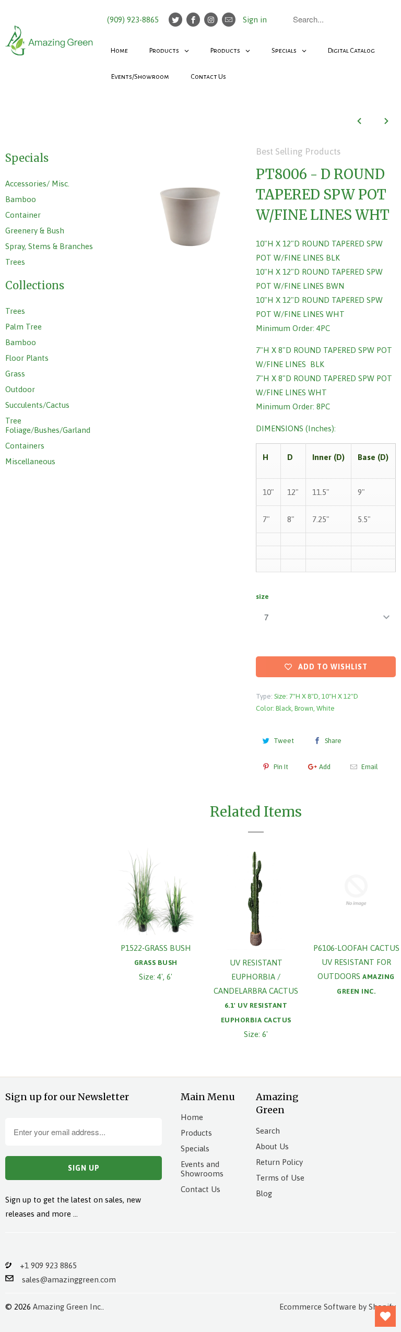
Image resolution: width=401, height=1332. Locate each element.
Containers (24, 445)
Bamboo (20, 199)
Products (196, 1132)
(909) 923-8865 (133, 19)
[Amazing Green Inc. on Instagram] (211, 20)
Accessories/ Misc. (37, 183)
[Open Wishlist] (385, 1316)
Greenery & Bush (34, 230)
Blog (264, 1193)
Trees (15, 261)
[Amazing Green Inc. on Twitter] (175, 20)
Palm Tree (23, 326)
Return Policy (279, 1162)
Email (369, 767)
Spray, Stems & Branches (49, 246)
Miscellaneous (30, 461)
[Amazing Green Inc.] (50, 35)
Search (268, 1130)
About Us (272, 1146)
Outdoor (20, 389)
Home (192, 1117)
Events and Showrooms (202, 1169)
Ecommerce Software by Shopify (337, 1306)
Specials (195, 1148)
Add (325, 767)
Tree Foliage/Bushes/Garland (47, 425)
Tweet (284, 741)
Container (23, 214)
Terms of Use (280, 1177)
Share (333, 741)
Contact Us (200, 1189)
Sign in (255, 19)
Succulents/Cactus (37, 404)
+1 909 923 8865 (44, 1265)
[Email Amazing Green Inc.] (228, 20)
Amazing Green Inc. (67, 1306)
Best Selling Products (298, 151)
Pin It (281, 767)
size (262, 596)
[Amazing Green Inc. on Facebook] (193, 20)
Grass (15, 373)
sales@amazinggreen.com (65, 1279)
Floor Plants (27, 357)
